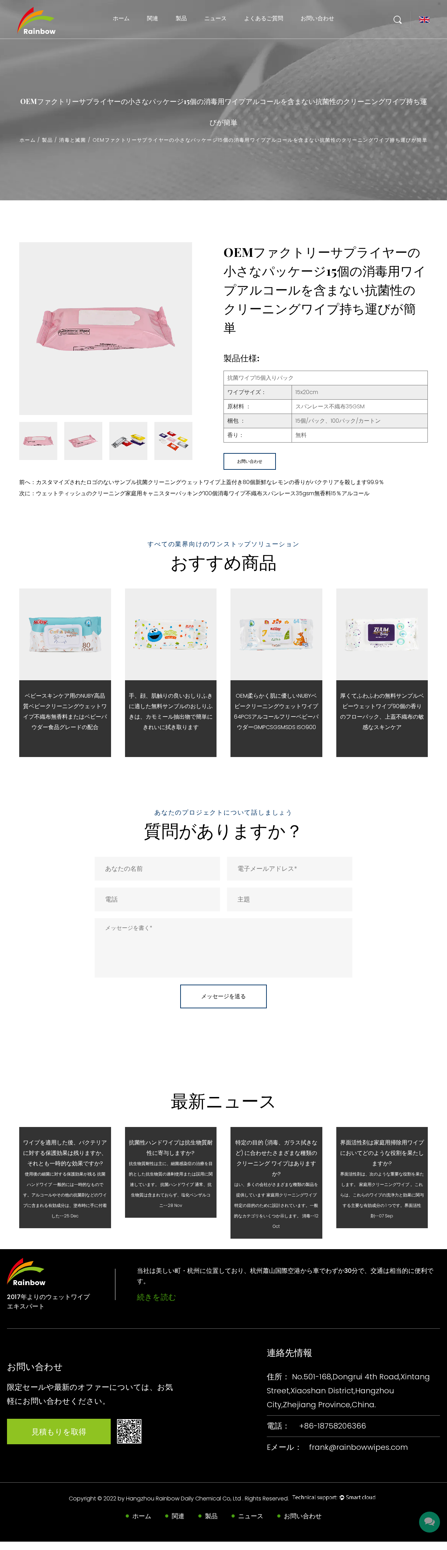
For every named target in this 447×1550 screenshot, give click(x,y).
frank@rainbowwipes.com (358, 1447)
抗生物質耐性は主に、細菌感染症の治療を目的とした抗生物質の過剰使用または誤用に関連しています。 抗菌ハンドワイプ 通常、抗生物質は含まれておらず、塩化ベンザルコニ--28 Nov (171, 1184)
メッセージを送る (223, 996)
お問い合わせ (317, 18)
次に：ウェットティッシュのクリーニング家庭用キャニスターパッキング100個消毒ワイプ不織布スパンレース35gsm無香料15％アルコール (194, 493)
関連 (152, 18)
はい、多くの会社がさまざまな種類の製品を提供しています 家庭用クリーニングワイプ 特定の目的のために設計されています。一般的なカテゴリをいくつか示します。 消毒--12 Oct (276, 1205)
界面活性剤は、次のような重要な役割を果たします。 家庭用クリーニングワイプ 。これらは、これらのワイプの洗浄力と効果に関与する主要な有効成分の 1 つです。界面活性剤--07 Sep (382, 1195)
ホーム (121, 18)
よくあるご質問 (263, 18)
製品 (181, 18)
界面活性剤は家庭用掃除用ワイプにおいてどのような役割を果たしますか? (382, 1153)
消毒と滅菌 (72, 139)
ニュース (215, 18)
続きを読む (156, 1297)
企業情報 (214, 36)
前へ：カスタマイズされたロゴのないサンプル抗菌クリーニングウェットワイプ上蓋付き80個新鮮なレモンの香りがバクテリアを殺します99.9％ (201, 482)
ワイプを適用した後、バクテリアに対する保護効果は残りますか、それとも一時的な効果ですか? (65, 1153)
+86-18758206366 (332, 1426)
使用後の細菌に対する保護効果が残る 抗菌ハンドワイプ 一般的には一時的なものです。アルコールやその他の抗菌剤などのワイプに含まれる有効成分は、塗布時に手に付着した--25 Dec (65, 1195)
